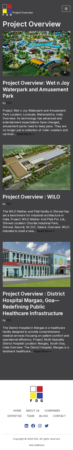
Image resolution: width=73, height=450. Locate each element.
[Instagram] (40, 425)
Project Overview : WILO (31, 197)
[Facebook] (33, 425)
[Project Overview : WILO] (36, 167)
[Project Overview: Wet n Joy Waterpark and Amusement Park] (36, 53)
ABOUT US (33, 410)
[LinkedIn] (26, 425)
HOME (17, 410)
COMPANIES (52, 410)
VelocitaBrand (36, 445)
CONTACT (59, 416)
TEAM (30, 416)
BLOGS (43, 416)
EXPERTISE (14, 416)
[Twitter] (46, 425)
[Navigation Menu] (66, 9)
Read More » (25, 134)
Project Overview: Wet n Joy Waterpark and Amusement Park (36, 89)
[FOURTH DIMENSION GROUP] (8, 10)
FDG (9, 102)
